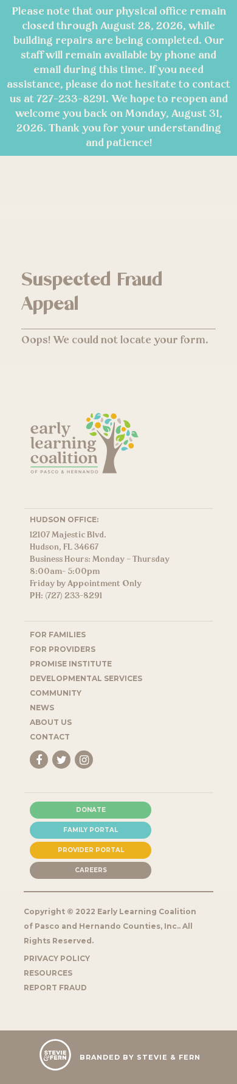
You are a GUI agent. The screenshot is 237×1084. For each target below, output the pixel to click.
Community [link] (55, 693)
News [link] (42, 707)
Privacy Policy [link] (57, 958)
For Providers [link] (62, 649)
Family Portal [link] (90, 830)
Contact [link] (50, 736)
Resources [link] (48, 972)
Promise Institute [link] (71, 663)
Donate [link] (91, 810)
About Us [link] (51, 722)
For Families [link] (58, 634)
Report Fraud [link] (55, 987)
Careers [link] (91, 870)
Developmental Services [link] (86, 678)
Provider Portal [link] (91, 850)
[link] (84, 471)
